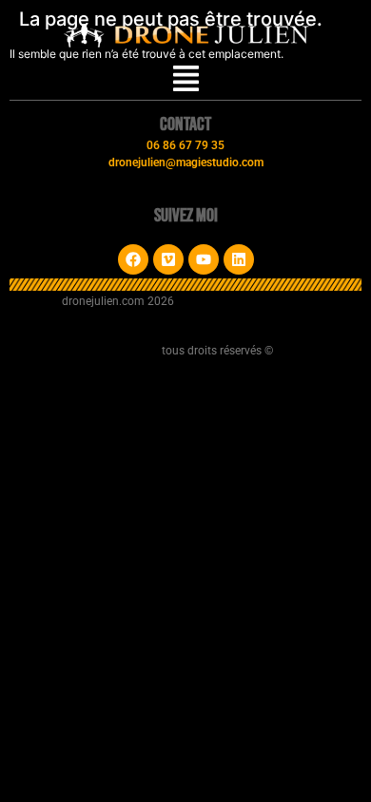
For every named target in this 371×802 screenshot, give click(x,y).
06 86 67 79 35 (185, 145)
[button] (186, 80)
